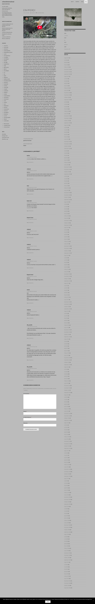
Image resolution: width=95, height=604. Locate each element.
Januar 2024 (66, 113)
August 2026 (66, 57)
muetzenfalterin (7, 95)
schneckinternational (8, 1)
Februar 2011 (66, 464)
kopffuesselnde (7, 79)
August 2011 (66, 450)
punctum (5, 107)
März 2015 (66, 350)
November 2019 (67, 220)
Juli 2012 (66, 425)
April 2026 (66, 62)
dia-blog (5, 60)
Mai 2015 (66, 346)
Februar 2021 (66, 187)
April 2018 (66, 264)
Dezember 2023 (67, 115)
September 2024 (67, 99)
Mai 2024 (66, 106)
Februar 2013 (66, 408)
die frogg (5, 62)
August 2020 (66, 201)
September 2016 (67, 308)
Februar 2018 (66, 269)
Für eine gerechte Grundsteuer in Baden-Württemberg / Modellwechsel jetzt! (7, 14)
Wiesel (3, 28)
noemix (5, 102)
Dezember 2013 (67, 385)
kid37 (5, 75)
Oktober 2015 (66, 334)
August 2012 (66, 422)
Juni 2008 (66, 539)
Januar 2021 (66, 190)
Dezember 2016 (67, 301)
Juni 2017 (66, 287)
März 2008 (66, 545)
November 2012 (67, 415)
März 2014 (66, 378)
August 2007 (66, 562)
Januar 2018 (66, 271)
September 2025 (67, 74)
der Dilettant (6, 59)
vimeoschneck (6, 127)
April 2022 (66, 157)
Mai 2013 (66, 401)
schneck (33, 12)
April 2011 (66, 460)
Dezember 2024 (67, 92)
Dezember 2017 (67, 274)
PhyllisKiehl (6, 105)
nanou (28, 289)
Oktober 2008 (66, 529)
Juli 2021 (66, 176)
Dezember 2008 (67, 525)
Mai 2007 (66, 569)
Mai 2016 (66, 318)
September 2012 (67, 420)
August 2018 (66, 255)
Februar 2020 (66, 215)
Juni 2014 (66, 371)
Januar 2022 (66, 164)
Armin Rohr (6, 47)
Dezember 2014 (67, 357)
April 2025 (66, 83)
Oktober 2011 (66, 446)
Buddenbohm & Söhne (8, 52)
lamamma (6, 82)
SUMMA (29, 159)
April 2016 (66, 320)
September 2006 (67, 587)
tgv (64, 40)
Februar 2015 (66, 353)
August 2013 (66, 394)
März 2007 (66, 573)
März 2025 (66, 85)
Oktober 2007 (66, 557)
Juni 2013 (66, 399)
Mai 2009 (66, 513)
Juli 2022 (66, 150)
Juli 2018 (66, 257)
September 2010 (67, 476)
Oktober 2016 (66, 306)
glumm (5, 69)
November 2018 (67, 248)
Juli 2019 (66, 229)
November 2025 (67, 71)
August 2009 (66, 506)
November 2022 (67, 143)
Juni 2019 (66, 232)
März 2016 (66, 322)
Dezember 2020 (67, 192)
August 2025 (66, 76)
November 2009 (67, 499)
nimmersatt (6, 99)
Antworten (30, 162)
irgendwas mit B (67, 49)
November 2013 (67, 387)
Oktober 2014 (66, 362)
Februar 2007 (66, 576)
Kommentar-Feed (5, 137)
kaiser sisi (29, 200)
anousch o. (6, 45)
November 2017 (67, 276)
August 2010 (66, 478)
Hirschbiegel (6, 70)
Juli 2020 (66, 204)
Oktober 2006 (66, 585)
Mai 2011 (66, 457)
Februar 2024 (66, 111)
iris (4, 72)
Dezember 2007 (67, 553)
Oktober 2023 (66, 120)
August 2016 (66, 311)
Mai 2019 (66, 234)
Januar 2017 (66, 299)
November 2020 (67, 195)
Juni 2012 (66, 427)
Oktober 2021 (66, 171)
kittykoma (6, 77)
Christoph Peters (7, 55)
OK (47, 601)
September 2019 (67, 225)
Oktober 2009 (66, 501)
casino (5, 54)
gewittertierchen (28, 139)
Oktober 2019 (66, 222)
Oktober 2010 (66, 473)
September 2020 (67, 199)
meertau (5, 85)
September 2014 (67, 364)
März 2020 (66, 213)
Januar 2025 (66, 90)
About (72, 1)
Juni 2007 (66, 566)
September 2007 (67, 559)
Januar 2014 (66, 383)
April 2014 (66, 376)
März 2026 (66, 64)
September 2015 (67, 336)
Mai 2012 (66, 429)
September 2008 (67, 532)
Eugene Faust (30, 217)
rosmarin (29, 207)
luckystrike (6, 84)
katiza (28, 155)
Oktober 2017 (66, 278)
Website (25, 423)
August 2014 (66, 367)
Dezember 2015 (67, 329)
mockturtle (6, 90)
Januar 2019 (66, 243)
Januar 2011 (66, 466)
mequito (5, 89)
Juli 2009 (66, 508)
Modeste (5, 92)
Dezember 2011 (67, 441)
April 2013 (66, 404)
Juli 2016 (66, 313)
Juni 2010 (66, 483)
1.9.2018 (66, 35)
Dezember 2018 (67, 246)
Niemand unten (5, 11)
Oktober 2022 (66, 146)
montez (5, 94)
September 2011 (67, 448)
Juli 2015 (66, 341)
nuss (28, 185)
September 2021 (67, 174)
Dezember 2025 (67, 69)
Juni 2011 (66, 455)
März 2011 (66, 462)
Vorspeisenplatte (7, 117)
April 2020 (66, 211)
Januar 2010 (66, 494)
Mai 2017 (66, 290)
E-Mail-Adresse (27, 417)
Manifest (77, 1)
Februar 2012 (66, 436)
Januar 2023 (66, 139)
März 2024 (66, 108)
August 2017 (66, 283)
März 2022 (66, 160)
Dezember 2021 (67, 167)
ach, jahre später (5, 6)
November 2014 (67, 359)
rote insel (6, 110)
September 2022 (67, 148)
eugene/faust (6, 64)
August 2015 (66, 339)
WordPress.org (5, 139)
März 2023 (66, 136)
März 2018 (66, 267)
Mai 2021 (66, 181)
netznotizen (6, 97)
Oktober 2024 (66, 97)
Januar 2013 (66, 411)
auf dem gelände (7, 50)
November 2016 (67, 304)
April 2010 (66, 487)
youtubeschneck (7, 125)
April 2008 (66, 543)
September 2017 (67, 280)
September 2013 (67, 392)
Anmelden (4, 134)
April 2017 (66, 292)
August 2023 (66, 125)
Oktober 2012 (66, 418)
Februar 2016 (66, 325)
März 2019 (66, 239)
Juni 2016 (66, 315)
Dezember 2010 (67, 469)
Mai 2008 (66, 541)
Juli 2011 (66, 452)
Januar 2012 (66, 439)
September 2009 (67, 504)
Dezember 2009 (67, 497)
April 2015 (66, 348)
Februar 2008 (66, 548)
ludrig (3, 16)
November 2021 (67, 169)
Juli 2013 (66, 397)
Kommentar (26, 393)
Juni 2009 (66, 511)
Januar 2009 (66, 522)
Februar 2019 (66, 241)
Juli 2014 (66, 369)
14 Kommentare (40, 12)
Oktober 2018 (66, 250)
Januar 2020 (66, 218)
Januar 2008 (66, 550)
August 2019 (66, 227)
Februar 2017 (66, 297)
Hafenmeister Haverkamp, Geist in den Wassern (7, 25)
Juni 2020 (66, 206)
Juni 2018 (66, 260)
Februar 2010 (66, 492)
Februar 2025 (66, 88)
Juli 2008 (66, 536)
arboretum (6, 49)
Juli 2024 (66, 102)
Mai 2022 (66, 155)
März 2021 (66, 185)
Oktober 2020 (66, 197)
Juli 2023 (66, 127)
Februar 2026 (66, 67)
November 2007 (67, 555)
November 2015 (67, 332)
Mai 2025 (66, 81)
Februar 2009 (66, 520)
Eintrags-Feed (4, 135)
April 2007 (66, 571)
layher (27, 144)
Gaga (5, 65)
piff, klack (66, 44)
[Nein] (93, 600)
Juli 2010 (66, 480)
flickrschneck (6, 123)
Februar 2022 (66, 162)
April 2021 (66, 183)
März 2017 (66, 294)
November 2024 (67, 94)
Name (25, 411)
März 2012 (66, 434)
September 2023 (67, 122)
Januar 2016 (66, 327)
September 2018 (67, 253)
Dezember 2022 (67, 141)
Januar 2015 (66, 355)
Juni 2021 (66, 178)
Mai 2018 (66, 262)
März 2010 (66, 490)
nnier (5, 100)
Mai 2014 (66, 373)
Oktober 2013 (66, 390)
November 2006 (67, 583)
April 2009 (66, 515)
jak (4, 74)
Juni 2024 (66, 104)
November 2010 (67, 471)
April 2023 (66, 134)
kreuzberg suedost (7, 80)
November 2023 (67, 118)
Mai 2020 (66, 208)
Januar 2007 (66, 578)
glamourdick (6, 67)
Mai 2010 (66, 485)
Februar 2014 (66, 380)
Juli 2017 (66, 285)
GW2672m (8, 36)
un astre (5, 115)
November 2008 (67, 527)
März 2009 (66, 518)
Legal (82, 1)
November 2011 (67, 443)
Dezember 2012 (67, 413)
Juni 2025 (66, 78)
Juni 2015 (66, 343)
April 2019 (66, 236)
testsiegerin (6, 112)
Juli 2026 (66, 60)
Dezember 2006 (67, 580)
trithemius (6, 114)
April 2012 (66, 432)
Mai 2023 (66, 132)
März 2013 (66, 406)
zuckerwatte (6, 120)
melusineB (6, 87)
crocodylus (6, 57)
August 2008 (66, 534)
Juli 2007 (66, 564)
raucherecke (6, 109)
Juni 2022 (66, 153)
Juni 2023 (66, 129)
